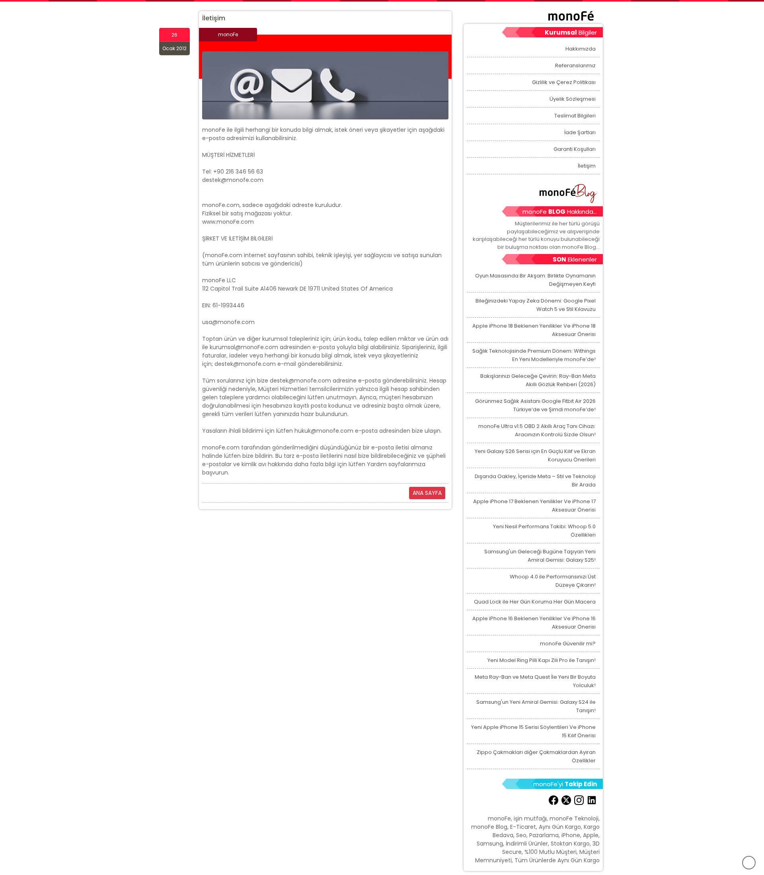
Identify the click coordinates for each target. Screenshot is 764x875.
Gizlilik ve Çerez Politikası (564, 82)
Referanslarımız (575, 65)
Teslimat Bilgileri (575, 115)
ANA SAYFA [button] (427, 493)
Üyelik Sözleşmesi (573, 99)
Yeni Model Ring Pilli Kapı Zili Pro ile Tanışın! (541, 660)
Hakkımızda (580, 49)
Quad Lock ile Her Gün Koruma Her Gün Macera (535, 601)
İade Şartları (580, 132)
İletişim (587, 166)
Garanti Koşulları (575, 149)
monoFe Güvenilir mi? (568, 643)
